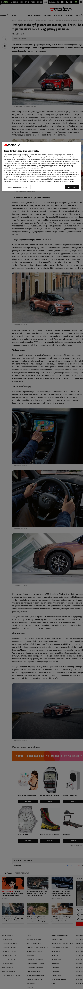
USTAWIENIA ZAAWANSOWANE (17, 187)
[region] (41, 166)
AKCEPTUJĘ (72, 187)
